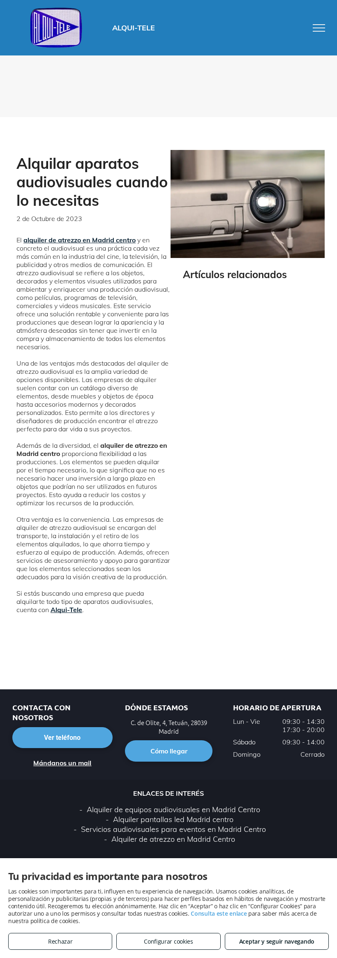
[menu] (319, 28)
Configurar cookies (168, 941)
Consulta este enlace (219, 913)
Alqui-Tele (66, 610)
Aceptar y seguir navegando (276, 941)
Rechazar (60, 941)
